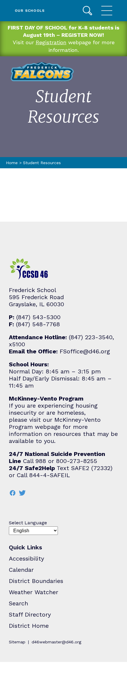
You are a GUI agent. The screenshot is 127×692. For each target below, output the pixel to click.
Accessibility (26, 558)
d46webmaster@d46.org (56, 642)
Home (12, 162)
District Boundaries (36, 580)
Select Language (28, 522)
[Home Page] (42, 72)
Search (87, 10)
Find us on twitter (22, 493)
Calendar (21, 569)
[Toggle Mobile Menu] (106, 10)
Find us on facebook (12, 493)
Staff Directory (30, 614)
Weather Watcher (33, 592)
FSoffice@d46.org (85, 351)
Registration (51, 42)
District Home (29, 625)
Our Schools (30, 11)
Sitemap (17, 642)
